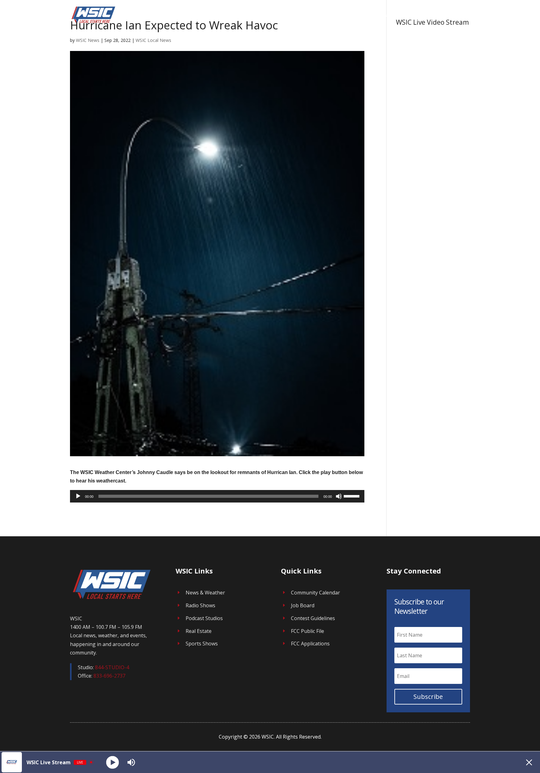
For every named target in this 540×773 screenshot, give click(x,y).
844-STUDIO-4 (112, 667)
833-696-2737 (109, 675)
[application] (217, 496)
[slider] (352, 495)
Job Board (302, 605)
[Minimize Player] (529, 762)
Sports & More (446, 15)
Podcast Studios (204, 618)
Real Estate (199, 631)
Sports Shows (202, 643)
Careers (412, 15)
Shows (320, 15)
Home (298, 15)
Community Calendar (315, 592)
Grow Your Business (365, 15)
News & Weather (205, 592)
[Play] (78, 496)
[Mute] (339, 496)
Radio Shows (200, 605)
